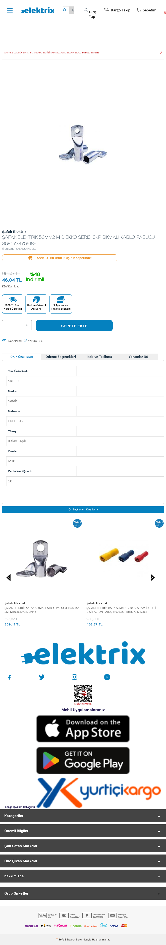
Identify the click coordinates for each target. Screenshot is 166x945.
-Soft (60, 939)
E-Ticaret (69, 939)
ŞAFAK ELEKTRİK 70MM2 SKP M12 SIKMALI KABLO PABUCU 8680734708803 (116, 610)
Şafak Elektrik (94, 603)
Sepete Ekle (74, 325)
